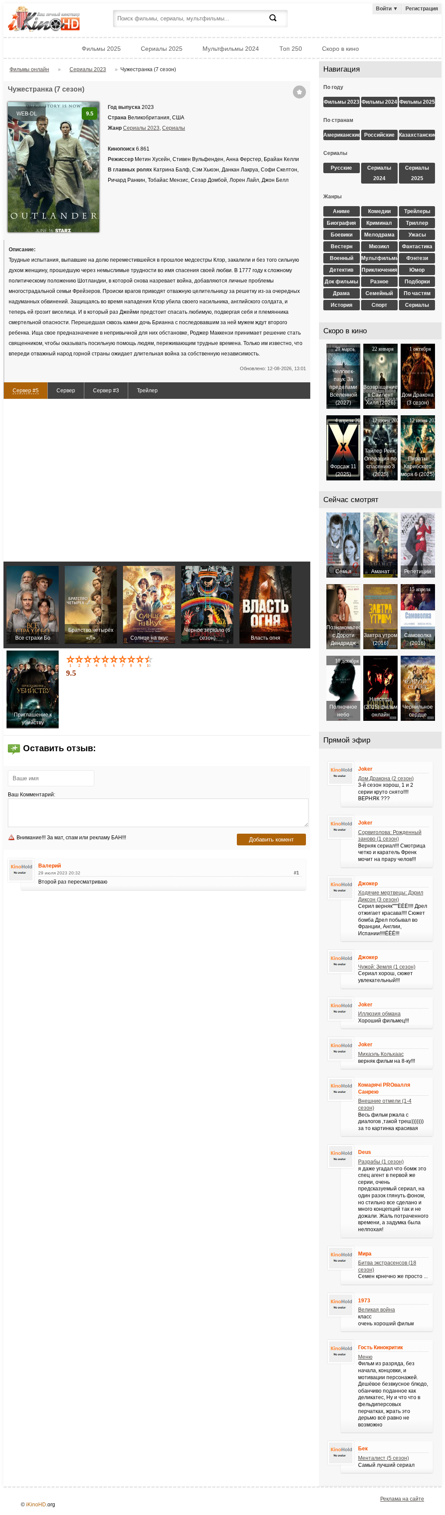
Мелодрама (379, 235)
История (341, 305)
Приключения (379, 270)
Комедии (379, 211)
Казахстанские (417, 135)
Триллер (417, 223)
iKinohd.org (55, 20)
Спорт (379, 305)
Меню (365, 1357)
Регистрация (421, 9)
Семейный (379, 293)
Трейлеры (417, 211)
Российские (379, 135)
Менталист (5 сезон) (383, 1458)
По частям (417, 293)
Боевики (341, 235)
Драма (341, 293)
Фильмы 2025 (101, 48)
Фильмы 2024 (379, 102)
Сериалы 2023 (141, 128)
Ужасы (417, 235)
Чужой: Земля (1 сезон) (386, 967)
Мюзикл (379, 246)
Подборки (417, 282)
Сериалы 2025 (162, 48)
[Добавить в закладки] (299, 92)
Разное (379, 282)
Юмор (417, 270)
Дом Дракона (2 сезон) (386, 779)
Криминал (379, 223)
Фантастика (417, 246)
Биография (341, 223)
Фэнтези (417, 258)
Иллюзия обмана (379, 1014)
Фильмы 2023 (341, 102)
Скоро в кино (340, 48)
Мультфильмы (379, 258)
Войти (387, 9)
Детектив (341, 270)
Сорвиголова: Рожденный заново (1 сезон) (390, 835)
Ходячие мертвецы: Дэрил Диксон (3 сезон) (390, 896)
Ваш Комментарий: (31, 795)
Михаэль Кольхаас (381, 1054)
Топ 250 (290, 48)
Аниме (341, 211)
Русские (341, 168)
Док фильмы (341, 282)
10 (149, 661)
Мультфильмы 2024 (231, 48)
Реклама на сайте (402, 1499)
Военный (341, 258)
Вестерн (341, 246)
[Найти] (278, 23)
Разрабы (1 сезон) (381, 1162)
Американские (341, 135)
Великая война (376, 1310)
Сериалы (173, 128)
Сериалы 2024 (379, 173)
